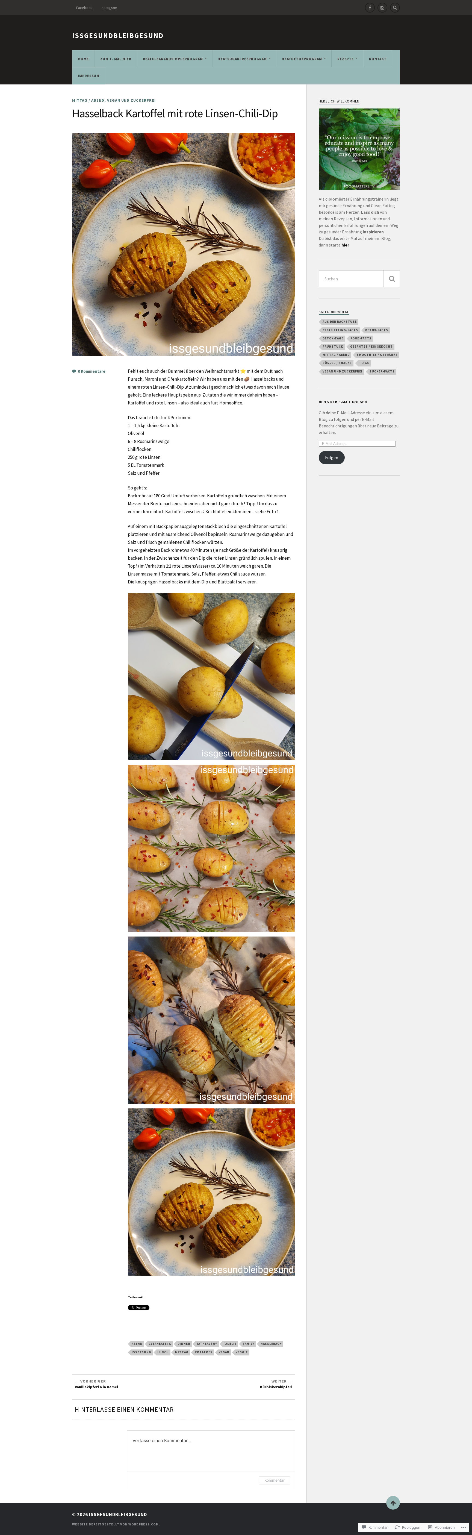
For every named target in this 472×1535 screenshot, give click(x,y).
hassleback (271, 1344)
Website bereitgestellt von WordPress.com (115, 1524)
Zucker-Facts (382, 371)
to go (364, 363)
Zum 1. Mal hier (115, 59)
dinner (184, 1344)
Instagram (109, 7)
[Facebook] (370, 8)
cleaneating (160, 1344)
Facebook (84, 7)
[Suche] (392, 278)
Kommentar (274, 1480)
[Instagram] (382, 8)
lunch (163, 1352)
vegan (224, 1352)
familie (230, 1344)
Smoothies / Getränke (377, 355)
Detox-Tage (333, 338)
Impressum (88, 76)
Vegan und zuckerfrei (131, 100)
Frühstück (333, 346)
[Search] (395, 8)
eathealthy (206, 1344)
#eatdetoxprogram (302, 59)
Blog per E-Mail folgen (343, 402)
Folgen (331, 457)
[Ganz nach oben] (393, 1503)
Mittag (181, 1352)
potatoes (204, 1352)
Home (83, 59)
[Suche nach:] (359, 278)
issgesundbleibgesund (118, 35)
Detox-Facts (376, 330)
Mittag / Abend (88, 100)
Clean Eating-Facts (340, 330)
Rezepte (345, 59)
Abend (137, 1344)
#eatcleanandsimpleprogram (173, 59)
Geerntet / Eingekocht (371, 346)
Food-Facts (360, 338)
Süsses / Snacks (337, 363)
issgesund (141, 1352)
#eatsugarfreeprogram (242, 59)
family (248, 1344)
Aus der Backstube (340, 322)
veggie (242, 1352)
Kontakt (378, 59)
